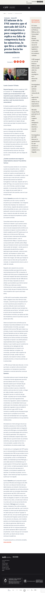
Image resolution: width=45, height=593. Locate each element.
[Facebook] (14, 62)
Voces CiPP (14, 18)
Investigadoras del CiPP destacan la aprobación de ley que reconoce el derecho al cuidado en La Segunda (36, 143)
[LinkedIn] (20, 62)
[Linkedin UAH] (16, 556)
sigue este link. (7, 542)
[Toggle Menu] (29, 7)
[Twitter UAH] (17, 556)
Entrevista (7, 18)
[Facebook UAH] (13, 556)
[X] (17, 62)
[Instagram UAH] (14, 556)
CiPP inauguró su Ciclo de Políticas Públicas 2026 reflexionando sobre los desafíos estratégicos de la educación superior (36, 70)
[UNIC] (21, 590)
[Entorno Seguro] (24, 590)
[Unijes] (36, 590)
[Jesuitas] (32, 590)
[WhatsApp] (23, 62)
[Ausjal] (13, 590)
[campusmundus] (28, 590)
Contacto (34, 1)
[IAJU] (17, 590)
